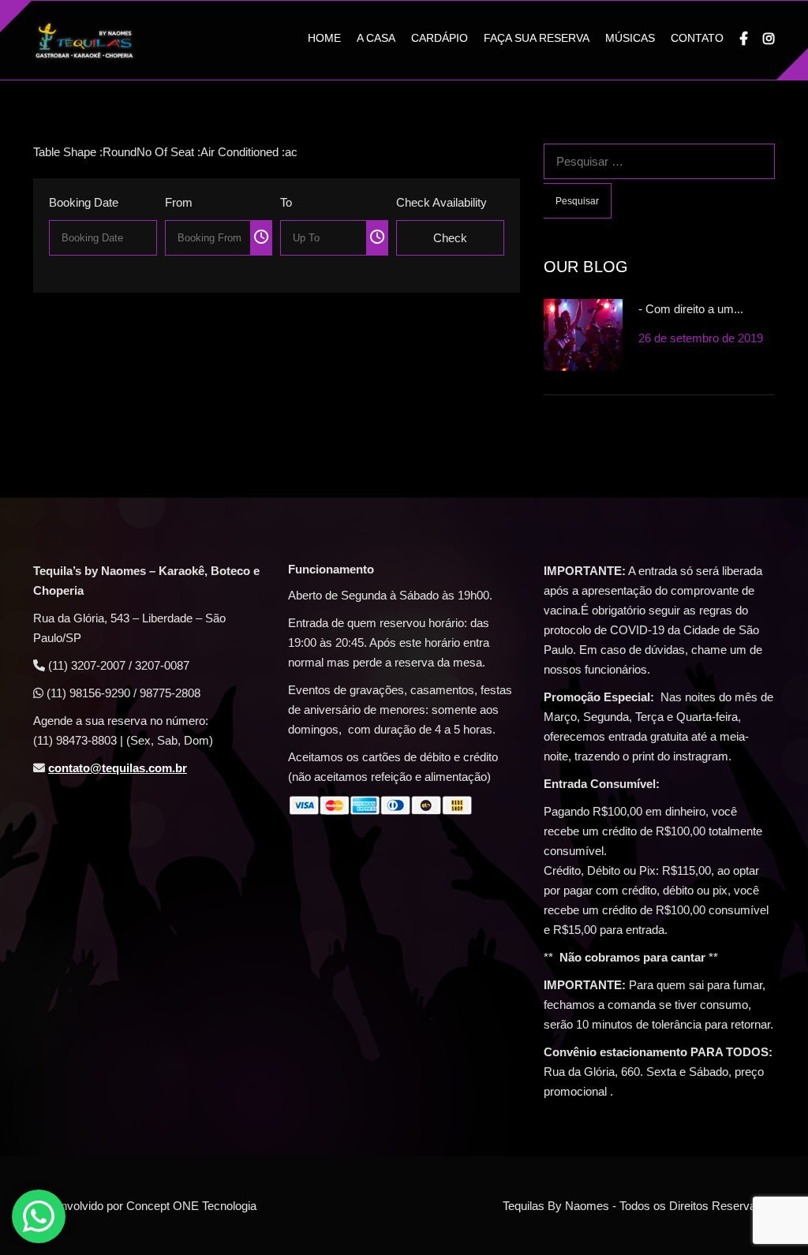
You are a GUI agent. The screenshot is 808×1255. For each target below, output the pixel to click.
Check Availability (441, 202)
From (179, 202)
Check (450, 238)
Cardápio (439, 38)
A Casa (376, 38)
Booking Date (83, 202)
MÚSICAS (630, 38)
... (102, 235)
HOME (324, 38)
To (286, 202)
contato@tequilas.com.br (117, 768)
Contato (697, 38)
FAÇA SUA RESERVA (536, 38)
